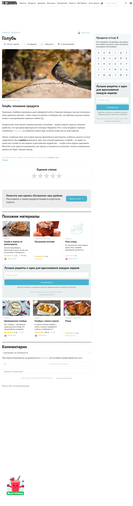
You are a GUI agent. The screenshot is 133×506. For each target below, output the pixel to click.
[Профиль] (131, 3)
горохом (18, 130)
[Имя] (23, 364)
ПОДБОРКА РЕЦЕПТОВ (42, 238)
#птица (5, 160)
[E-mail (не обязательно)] (69, 364)
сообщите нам (53, 157)
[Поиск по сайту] (116, 3)
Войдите (45, 357)
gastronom (85, 32)
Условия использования (47, 294)
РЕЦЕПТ (6, 238)
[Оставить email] (46, 275)
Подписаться (46, 282)
